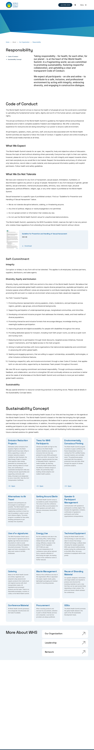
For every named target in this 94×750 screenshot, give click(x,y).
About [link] (14, 42)
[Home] (12, 5)
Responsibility (37, 42)
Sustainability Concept (14, 59)
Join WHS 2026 (65, 5)
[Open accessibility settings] (75, 5)
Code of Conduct (13, 56)
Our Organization (24, 42)
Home (7, 42)
